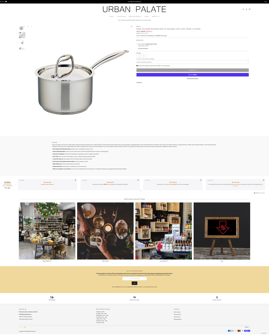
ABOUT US (155, 16)
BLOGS (147, 16)
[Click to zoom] (131, 26)
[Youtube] (6, 1)
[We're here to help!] (134, 298)
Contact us (139, 82)
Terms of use (177, 317)
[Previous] (28, 26)
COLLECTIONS (121, 16)
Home (119, 20)
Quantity (138, 53)
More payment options (192, 78)
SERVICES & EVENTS (135, 16)
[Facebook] (0, 1)
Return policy (177, 312)
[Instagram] (2, 1)
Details (139, 1)
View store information (143, 48)
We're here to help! (134, 300)
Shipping (138, 33)
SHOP (111, 16)
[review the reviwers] (75, 180)
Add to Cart (193, 70)
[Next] (31, 26)
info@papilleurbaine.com (25, 314)
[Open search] (243, 9)
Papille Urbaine (32, 331)
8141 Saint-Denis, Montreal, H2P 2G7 (28, 311)
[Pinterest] (4, 1)
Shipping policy (178, 319)
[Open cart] (249, 9)
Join (134, 283)
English (265, 1)
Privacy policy (177, 314)
